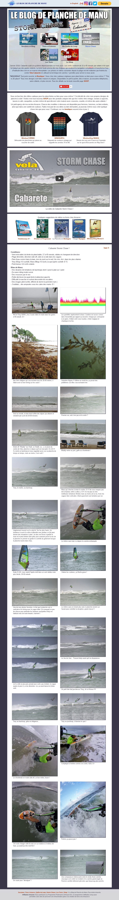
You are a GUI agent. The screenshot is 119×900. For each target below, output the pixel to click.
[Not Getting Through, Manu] (83, 783)
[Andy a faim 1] (34, 546)
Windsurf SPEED (28, 138)
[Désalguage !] (34, 851)
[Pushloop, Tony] (83, 694)
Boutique (40, 76)
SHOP (86, 81)
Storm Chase (51, 892)
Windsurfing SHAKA (91, 138)
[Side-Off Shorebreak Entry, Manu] (34, 727)
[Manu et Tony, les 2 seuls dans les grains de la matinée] (34, 289)
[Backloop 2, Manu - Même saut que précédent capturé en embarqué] (83, 501)
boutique (68, 109)
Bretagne (67, 239)
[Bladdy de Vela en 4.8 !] (34, 421)
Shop (65, 892)
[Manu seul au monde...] (34, 388)
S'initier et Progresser (42, 239)
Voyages (81, 239)
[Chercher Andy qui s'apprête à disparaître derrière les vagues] (83, 619)
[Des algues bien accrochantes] (83, 326)
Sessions (21, 892)
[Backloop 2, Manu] (34, 501)
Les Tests (59, 892)
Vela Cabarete (35, 73)
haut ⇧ (106, 248)
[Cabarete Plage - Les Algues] (34, 326)
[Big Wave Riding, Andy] (34, 619)
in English (74, 3)
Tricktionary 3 (23, 239)
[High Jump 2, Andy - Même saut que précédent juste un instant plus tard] (83, 579)
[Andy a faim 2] (83, 546)
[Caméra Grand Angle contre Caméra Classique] (83, 851)
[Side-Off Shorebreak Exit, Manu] (83, 727)
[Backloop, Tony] (34, 458)
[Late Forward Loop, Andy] (83, 663)
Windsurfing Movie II (95, 239)
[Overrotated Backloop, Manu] (34, 783)
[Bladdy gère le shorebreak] (83, 421)
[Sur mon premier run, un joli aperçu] (83, 388)
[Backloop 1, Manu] (83, 458)
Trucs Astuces (30, 892)
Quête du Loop (41, 892)
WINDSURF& (59, 138)
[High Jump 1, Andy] (34, 579)
